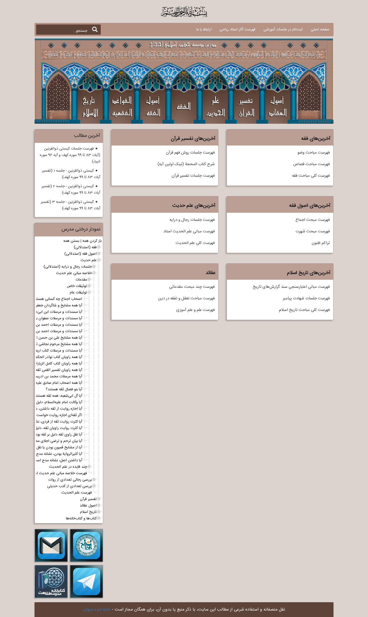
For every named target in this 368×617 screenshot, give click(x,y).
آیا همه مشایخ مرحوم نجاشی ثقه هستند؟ (50, 344)
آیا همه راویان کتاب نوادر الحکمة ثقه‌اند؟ (52, 357)
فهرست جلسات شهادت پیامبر (306, 298)
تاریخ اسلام (88, 512)
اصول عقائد (88, 505)
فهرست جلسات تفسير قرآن (193, 175)
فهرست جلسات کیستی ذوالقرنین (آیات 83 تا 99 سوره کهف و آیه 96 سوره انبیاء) (70, 155)
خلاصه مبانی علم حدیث (74, 273)
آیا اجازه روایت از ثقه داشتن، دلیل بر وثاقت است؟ (44, 409)
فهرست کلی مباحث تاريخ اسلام (304, 310)
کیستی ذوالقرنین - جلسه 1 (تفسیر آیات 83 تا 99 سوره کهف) (71, 174)
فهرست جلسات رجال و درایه (192, 220)
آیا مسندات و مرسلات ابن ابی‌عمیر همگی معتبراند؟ (44, 312)
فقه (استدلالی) (85, 247)
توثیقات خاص (77, 286)
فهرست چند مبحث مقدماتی (192, 286)
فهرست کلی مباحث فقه (311, 175)
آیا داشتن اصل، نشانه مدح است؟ (57, 460)
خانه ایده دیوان (96, 609)
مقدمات (81, 279)
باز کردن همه (92, 241)
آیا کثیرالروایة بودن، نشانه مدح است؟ (54, 454)
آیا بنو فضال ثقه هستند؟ (64, 389)
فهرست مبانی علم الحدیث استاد (189, 231)
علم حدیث (89, 260)
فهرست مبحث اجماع (313, 220)
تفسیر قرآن (88, 499)
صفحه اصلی (320, 29)
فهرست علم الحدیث (76, 493)
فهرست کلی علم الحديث (195, 243)
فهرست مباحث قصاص (311, 164)
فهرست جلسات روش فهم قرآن (190, 152)
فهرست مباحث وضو (313, 152)
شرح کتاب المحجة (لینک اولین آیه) (186, 164)
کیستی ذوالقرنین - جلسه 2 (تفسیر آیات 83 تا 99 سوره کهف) (70, 189)
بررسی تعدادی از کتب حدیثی (69, 486)
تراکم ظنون (321, 243)
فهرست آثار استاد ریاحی (237, 29)
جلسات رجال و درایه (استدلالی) (68, 267)
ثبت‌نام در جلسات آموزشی (283, 29)
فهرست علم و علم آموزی (195, 310)
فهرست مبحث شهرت (313, 231)
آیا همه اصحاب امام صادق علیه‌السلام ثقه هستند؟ (44, 383)
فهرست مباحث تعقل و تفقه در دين (186, 298)
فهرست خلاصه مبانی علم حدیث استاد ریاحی (53, 473)
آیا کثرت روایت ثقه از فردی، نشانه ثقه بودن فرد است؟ (41, 422)
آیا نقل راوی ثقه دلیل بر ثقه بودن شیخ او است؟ (46, 434)
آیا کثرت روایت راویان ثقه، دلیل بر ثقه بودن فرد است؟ (41, 428)
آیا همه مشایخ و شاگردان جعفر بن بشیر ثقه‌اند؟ (46, 305)
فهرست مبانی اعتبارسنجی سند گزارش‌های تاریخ (291, 286)
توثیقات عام (78, 292)
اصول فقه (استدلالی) (80, 254)
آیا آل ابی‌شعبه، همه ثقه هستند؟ (57, 396)
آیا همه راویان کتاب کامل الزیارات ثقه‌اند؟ (51, 363)
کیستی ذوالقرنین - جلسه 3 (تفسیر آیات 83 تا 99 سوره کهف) (70, 205)
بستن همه (71, 241)
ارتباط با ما (203, 29)
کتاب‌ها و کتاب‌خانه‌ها (81, 518)
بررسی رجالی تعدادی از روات (70, 480)
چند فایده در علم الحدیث (68, 467)
